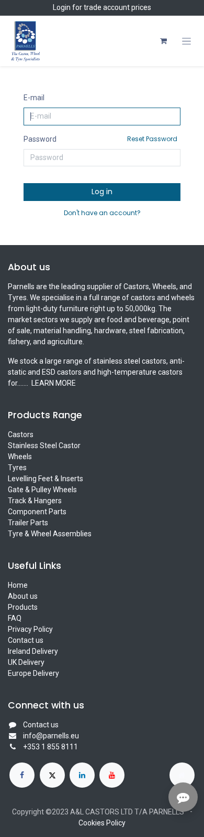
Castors (20, 434)
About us (23, 596)
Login (62, 7)
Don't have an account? (102, 212)
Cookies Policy (102, 823)
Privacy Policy (30, 629)
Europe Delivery (33, 673)
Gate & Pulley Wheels (42, 489)
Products (23, 607)
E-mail (34, 97)
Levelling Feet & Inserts (45, 478)
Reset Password (152, 138)
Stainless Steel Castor (44, 445)
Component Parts (37, 511)
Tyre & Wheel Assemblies (50, 533)
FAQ (14, 618)
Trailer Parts (28, 522)
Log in (102, 191)
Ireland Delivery (33, 651)
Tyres (17, 467)
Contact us (25, 640)
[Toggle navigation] (186, 41)
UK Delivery (26, 662)
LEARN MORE (53, 383)
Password (100, 138)
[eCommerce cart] (163, 40)
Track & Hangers (35, 500)
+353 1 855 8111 (50, 747)
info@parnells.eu (51, 736)
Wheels (20, 456)
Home (18, 585)
